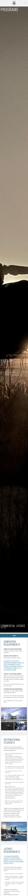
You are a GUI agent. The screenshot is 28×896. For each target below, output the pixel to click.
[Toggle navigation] (25, 3)
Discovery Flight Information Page (15, 684)
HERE (22, 697)
